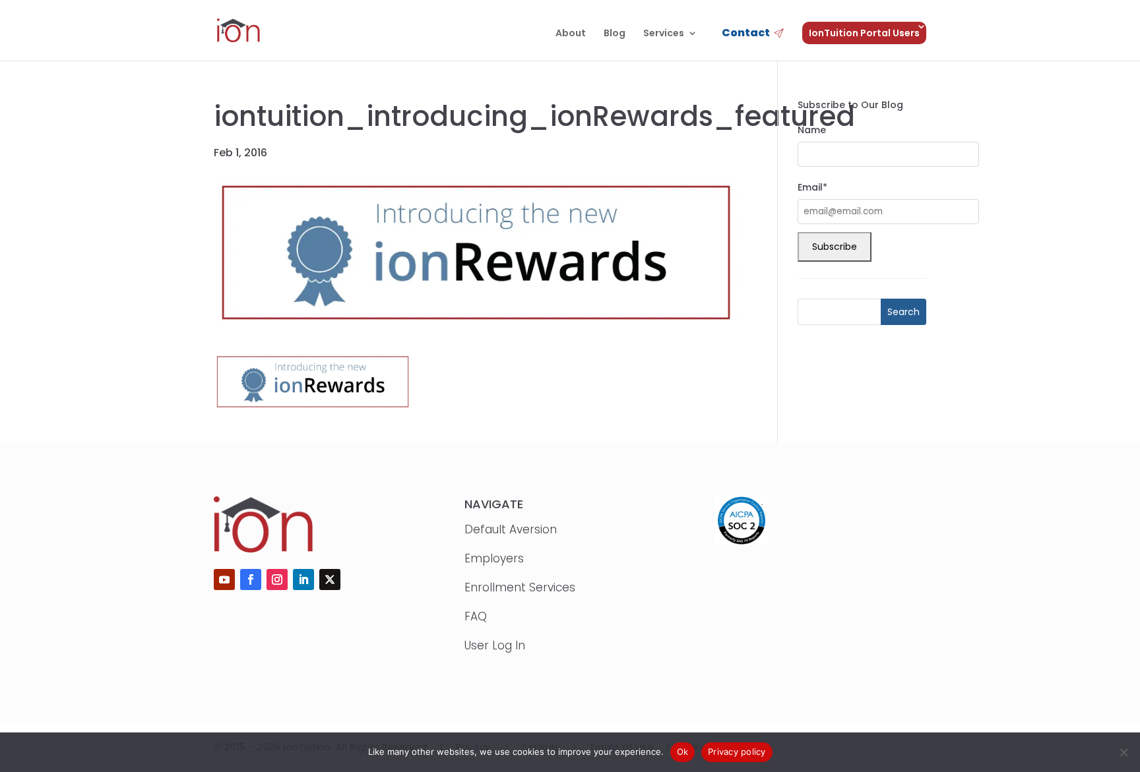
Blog (614, 34)
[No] (1123, 752)
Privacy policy (737, 751)
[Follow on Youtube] (224, 579)
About (570, 34)
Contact (746, 34)
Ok (683, 751)
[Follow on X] (329, 579)
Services (663, 34)
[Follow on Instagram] (277, 579)
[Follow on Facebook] (250, 579)
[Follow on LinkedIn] (303, 579)
